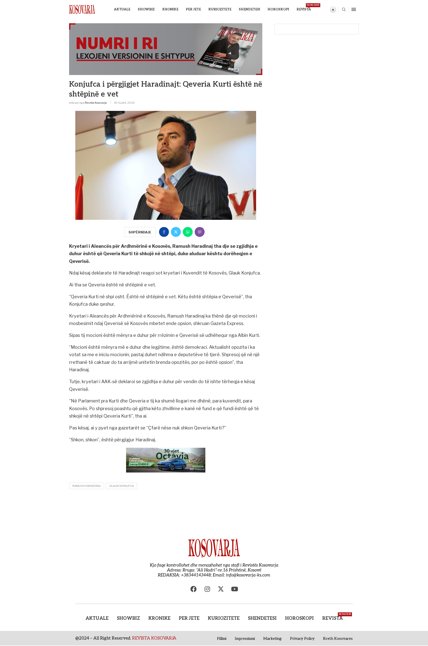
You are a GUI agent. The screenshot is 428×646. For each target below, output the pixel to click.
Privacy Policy (302, 638)
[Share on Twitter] (176, 232)
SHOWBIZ (146, 9)
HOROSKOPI (278, 9)
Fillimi (221, 638)
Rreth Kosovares (338, 638)
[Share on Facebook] (164, 232)
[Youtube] (234, 589)
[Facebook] (193, 589)
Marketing (272, 638)
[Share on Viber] (200, 232)
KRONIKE (170, 9)
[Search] (343, 10)
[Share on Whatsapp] (188, 232)
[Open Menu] (353, 9)
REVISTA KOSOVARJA (154, 638)
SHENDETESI (249, 9)
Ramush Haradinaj (86, 486)
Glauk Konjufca (121, 486)
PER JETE (193, 9)
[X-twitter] (221, 589)
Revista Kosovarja (96, 102)
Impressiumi (245, 638)
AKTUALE (122, 9)
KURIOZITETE (219, 9)
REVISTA (303, 7)
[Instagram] (207, 589)
